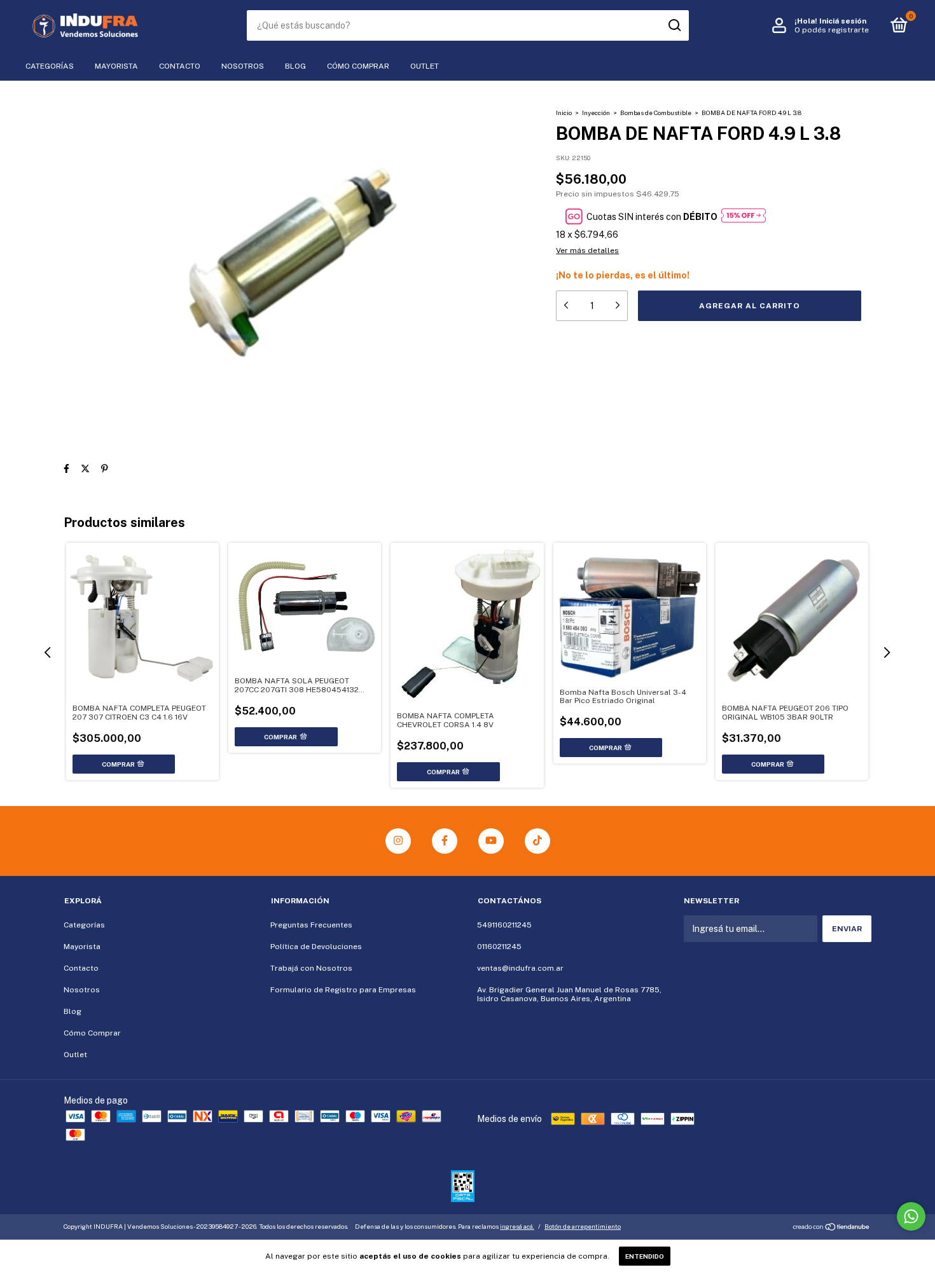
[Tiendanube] (831, 1228)
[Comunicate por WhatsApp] (911, 1216)
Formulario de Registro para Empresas (343, 989)
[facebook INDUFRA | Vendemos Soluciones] (444, 841)
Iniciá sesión (842, 21)
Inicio (564, 112)
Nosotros (242, 66)
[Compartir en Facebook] (66, 468)
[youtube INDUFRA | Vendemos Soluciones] (491, 841)
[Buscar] (673, 25)
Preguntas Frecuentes (311, 924)
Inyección (596, 112)
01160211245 (499, 946)
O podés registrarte (831, 29)
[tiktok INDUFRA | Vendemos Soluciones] (537, 841)
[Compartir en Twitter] (85, 468)
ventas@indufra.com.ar (520, 968)
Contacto (179, 66)
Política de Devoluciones (316, 946)
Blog (295, 66)
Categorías (49, 66)
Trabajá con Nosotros (311, 968)
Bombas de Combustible (655, 112)
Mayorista (116, 66)
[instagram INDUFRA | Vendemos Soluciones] (398, 841)
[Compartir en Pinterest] (104, 468)
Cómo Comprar (358, 66)
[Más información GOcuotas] (743, 216)
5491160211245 (504, 924)
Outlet (424, 66)
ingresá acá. (517, 1226)
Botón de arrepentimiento (582, 1226)
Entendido (644, 1256)
